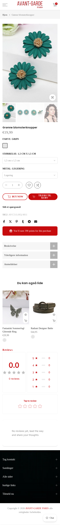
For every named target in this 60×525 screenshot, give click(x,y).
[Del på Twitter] (10, 221)
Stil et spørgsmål (11, 207)
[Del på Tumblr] (23, 221)
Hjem (4, 15)
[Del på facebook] (4, 221)
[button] (42, 358)
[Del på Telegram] (29, 221)
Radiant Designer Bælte (42, 328)
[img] (14, 373)
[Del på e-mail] (35, 221)
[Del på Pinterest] (16, 221)
